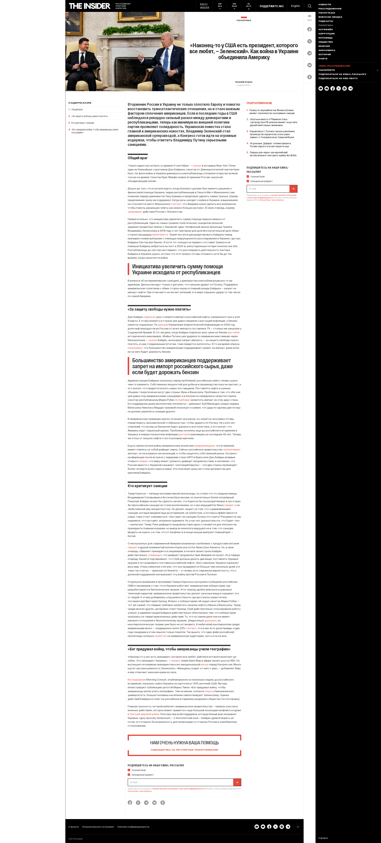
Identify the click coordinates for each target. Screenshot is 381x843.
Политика (244, 20)
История (324, 55)
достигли (233, 332)
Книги (322, 59)
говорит (229, 504)
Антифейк (325, 30)
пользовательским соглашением (164, 789)
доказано (210, 620)
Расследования (329, 9)
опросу (209, 691)
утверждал (155, 554)
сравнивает (135, 211)
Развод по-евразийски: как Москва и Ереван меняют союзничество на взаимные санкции (272, 111)
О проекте (73, 826)
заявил (143, 460)
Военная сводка (330, 17)
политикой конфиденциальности (192, 789)
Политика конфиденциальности (133, 826)
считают (191, 628)
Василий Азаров (243, 81)
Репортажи (326, 13)
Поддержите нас (272, 6)
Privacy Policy (133, 791)
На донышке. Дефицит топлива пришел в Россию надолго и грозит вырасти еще (270, 145)
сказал (197, 165)
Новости (324, 5)
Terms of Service (145, 791)
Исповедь (325, 38)
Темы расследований (334, 66)
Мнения (324, 46)
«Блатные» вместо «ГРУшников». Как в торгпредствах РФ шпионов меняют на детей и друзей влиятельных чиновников (273, 122)
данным (163, 324)
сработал (161, 635)
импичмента (160, 234)
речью (205, 664)
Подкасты (325, 21)
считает (176, 203)
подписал (149, 316)
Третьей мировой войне (144, 713)
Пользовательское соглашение (98, 826)
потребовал (182, 399)
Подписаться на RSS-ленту (338, 79)
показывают (135, 347)
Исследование (137, 679)
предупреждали (204, 445)
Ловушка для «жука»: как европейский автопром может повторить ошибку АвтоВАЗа (273, 154)
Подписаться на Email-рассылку (342, 74)
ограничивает (232, 449)
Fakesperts (326, 70)
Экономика (326, 50)
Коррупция (326, 34)
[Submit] (237, 782)
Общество (325, 42)
